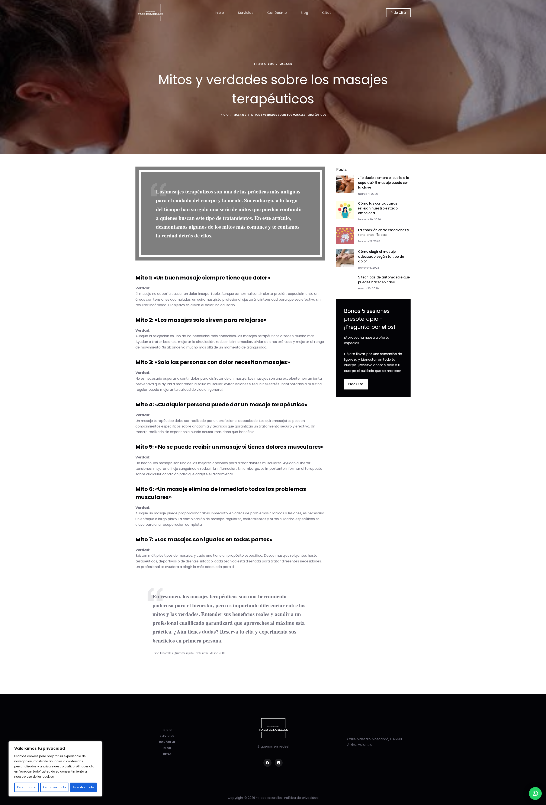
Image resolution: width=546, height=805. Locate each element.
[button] (535, 793)
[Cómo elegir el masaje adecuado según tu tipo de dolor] (345, 258)
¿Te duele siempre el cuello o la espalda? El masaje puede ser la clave (383, 183)
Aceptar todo (83, 787)
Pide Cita (398, 12)
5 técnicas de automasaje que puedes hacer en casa (384, 279)
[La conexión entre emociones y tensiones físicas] (345, 235)
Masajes (285, 64)
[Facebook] (267, 763)
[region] (55, 768)
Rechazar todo (54, 787)
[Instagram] (279, 763)
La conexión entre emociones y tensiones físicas (383, 232)
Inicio (219, 12)
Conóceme (277, 12)
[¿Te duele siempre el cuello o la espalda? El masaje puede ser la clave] (345, 184)
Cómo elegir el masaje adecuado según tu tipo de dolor (381, 256)
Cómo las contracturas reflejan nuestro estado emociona (378, 208)
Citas (326, 12)
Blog (304, 12)
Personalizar (26, 787)
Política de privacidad (301, 797)
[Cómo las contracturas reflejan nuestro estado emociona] (345, 210)
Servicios (245, 12)
